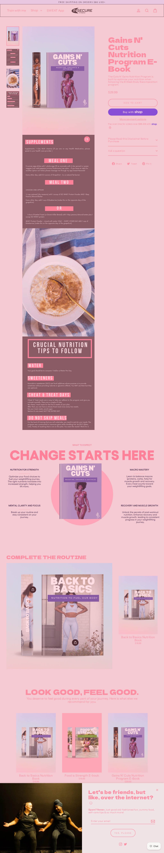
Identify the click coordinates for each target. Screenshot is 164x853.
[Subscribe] (152, 821)
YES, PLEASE (123, 833)
